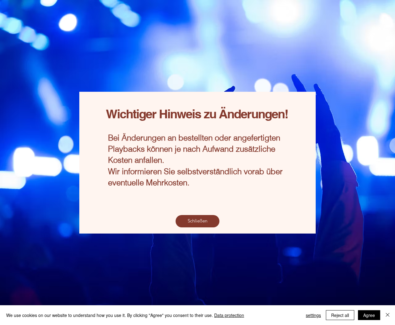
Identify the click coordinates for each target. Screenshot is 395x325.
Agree (369, 315)
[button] (197, 221)
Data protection (229, 315)
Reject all (340, 315)
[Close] (387, 315)
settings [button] (313, 315)
